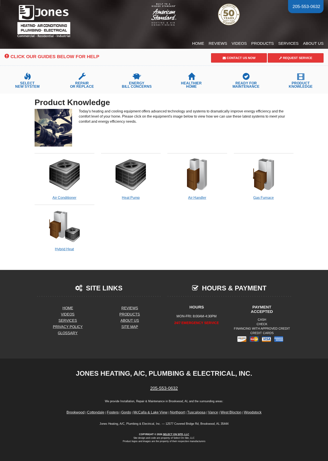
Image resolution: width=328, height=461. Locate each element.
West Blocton (230, 412)
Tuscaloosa (196, 412)
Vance (213, 412)
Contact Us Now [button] (240, 58)
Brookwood (75, 412)
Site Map (129, 327)
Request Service (297, 58)
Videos (239, 43)
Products (262, 43)
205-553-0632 (164, 388)
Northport (177, 412)
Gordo (126, 412)
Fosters (113, 412)
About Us (313, 43)
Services (288, 43)
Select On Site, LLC (176, 434)
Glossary (68, 333)
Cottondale (95, 412)
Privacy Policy (68, 327)
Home (198, 43)
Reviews (218, 43)
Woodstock (253, 412)
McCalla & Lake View (150, 412)
